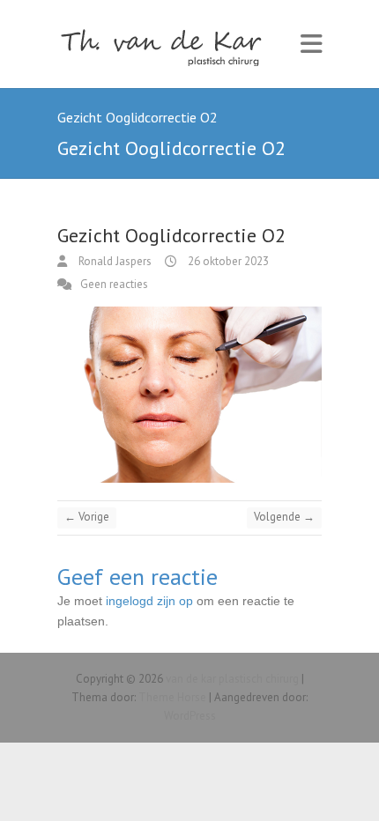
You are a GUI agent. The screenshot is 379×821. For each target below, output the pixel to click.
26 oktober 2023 (227, 261)
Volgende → (284, 516)
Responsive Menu (311, 44)
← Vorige (86, 516)
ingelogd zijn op (149, 601)
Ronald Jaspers (114, 261)
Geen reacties (114, 284)
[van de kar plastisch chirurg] (167, 44)
